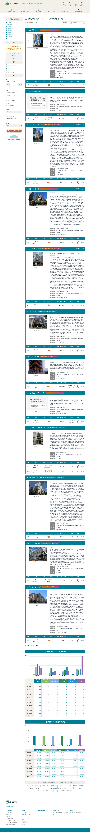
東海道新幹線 (10, 28)
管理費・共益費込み (12, 100)
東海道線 (10, 32)
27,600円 (54, 763)
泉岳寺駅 (46, 750)
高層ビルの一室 (49, 790)
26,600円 (54, 752)
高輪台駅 (81, 750)
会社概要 (23, 816)
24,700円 (82, 755)
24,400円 (39, 766)
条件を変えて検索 (14, 131)
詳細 (82, 85)
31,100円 (62, 768)
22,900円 (62, 758)
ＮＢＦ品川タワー (33, 30)
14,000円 (75, 760)
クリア (14, 116)
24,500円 (39, 763)
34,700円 (62, 776)
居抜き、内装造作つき (51, 785)
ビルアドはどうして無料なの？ (27, 814)
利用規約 (23, 819)
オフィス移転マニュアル (10, 820)
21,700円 (54, 760)
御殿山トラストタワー (35, 125)
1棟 (66, 684)
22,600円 (47, 758)
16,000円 (75, 766)
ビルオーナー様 (56, 810)
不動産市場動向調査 (41, 810)
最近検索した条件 (64, 5)
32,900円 (39, 776)
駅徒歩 (7, 109)
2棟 (75, 684)
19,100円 (62, 755)
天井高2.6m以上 (52, 788)
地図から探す (8, 816)
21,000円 (39, 774)
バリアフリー (61, 785)
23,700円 (62, 760)
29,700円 (82, 771)
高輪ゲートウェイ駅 (71, 750)
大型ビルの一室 (40, 790)
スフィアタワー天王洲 (35, 249)
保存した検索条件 (69, 5)
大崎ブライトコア (33, 189)
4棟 (83, 689)
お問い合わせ (24, 824)
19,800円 (54, 774)
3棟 (57, 692)
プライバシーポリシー (26, 817)
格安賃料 (81, 785)
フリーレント (44, 788)
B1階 (28, 85)
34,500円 (82, 774)
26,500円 (82, 752)
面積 (7, 79)
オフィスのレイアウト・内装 (11, 822)
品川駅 (10, 24)
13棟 (75, 700)
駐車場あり (37, 785)
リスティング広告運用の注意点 (75, 812)
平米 (15, 81)
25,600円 (39, 752)
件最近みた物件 (76, 5)
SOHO (9, 66)
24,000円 (82, 758)
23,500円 (47, 755)
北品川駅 (38, 750)
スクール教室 (68, 785)
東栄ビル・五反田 (33, 357)
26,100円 (54, 768)
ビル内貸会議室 (61, 790)
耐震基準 (75, 785)
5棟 (57, 686)
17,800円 (54, 755)
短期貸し (65, 788)
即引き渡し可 (69, 790)
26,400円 (39, 768)
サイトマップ (24, 822)
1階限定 (43, 785)
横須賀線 (10, 30)
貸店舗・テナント (11, 68)
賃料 (7, 90)
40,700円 (47, 768)
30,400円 (47, 752)
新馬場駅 (53, 750)
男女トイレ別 (77, 788)
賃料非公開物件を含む (12, 92)
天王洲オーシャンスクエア (36, 477)
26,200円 (62, 752)
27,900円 (82, 768)
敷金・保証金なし (11, 105)
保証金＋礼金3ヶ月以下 (35, 788)
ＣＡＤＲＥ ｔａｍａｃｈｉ (37, 428)
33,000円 (82, 776)
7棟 (66, 697)
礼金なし (9, 103)
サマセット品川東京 (34, 587)
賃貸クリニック (11, 72)
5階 (28, 386)
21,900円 (47, 760)
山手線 (9, 22)
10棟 (57, 705)
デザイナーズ (30, 785)
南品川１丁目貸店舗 (34, 543)
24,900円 (82, 760)
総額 (9, 95)
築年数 (7, 123)
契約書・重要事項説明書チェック (12, 824)
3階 (28, 471)
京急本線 (10, 36)
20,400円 (47, 766)
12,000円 (75, 763)
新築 (55, 790)
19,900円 (47, 763)
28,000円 (39, 771)
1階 (28, 242)
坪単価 (16, 95)
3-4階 (28, 118)
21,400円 (62, 766)
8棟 (66, 686)
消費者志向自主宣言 (25, 821)
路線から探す (8, 814)
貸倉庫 (9, 70)
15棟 (83, 710)
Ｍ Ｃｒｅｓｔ (32, 311)
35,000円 (47, 776)
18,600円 (75, 758)
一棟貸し (70, 788)
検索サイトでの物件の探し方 (11, 818)
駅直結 (59, 788)
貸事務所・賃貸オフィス (13, 65)
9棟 (75, 686)
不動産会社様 (71, 810)
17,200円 (39, 755)
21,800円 (82, 763)
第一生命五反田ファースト (36, 393)
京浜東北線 (10, 26)
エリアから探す (9, 812)
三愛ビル (30, 91)
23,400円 (54, 758)
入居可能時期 (10, 116)
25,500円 (62, 774)
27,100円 (54, 771)
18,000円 (47, 771)
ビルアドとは (24, 812)
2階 (28, 182)
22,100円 (39, 758)
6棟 (83, 694)
